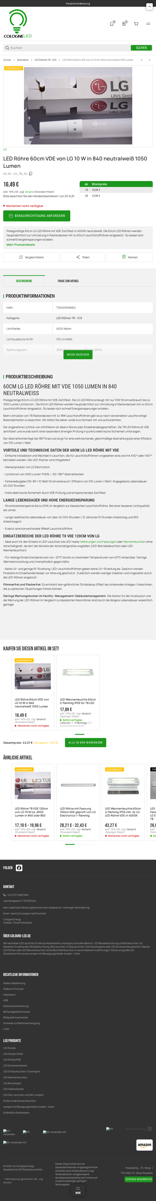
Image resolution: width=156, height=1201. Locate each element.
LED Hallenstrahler (13, 1089)
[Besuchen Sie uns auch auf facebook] (19, 868)
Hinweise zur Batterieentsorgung (21, 1023)
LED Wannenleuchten (15, 1077)
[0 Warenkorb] (136, 23)
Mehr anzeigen (78, 354)
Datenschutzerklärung (15, 1006)
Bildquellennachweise (15, 1017)
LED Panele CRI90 (13, 1054)
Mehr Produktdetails (20, 244)
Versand (29, 191)
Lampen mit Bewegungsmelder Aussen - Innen (28, 1106)
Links (6, 1029)
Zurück (7, 60)
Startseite (22, 60)
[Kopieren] (30, 173)
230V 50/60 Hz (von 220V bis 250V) (79, 350)
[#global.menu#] (148, 23)
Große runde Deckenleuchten (19, 1101)
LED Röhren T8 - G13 (45, 60)
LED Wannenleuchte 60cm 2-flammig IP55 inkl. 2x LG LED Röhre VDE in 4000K (123, 812)
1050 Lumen (64, 360)
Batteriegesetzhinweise (16, 1011)
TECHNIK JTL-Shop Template (137, 1173)
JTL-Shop (145, 1168)
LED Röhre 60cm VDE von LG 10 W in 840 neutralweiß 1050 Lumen (98, 60)
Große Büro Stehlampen (16, 1112)
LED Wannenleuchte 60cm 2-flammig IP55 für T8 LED (78, 701)
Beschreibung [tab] (24, 281)
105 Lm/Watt (64, 339)
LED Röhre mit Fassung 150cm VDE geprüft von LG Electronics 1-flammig (78, 812)
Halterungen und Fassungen (98, 542)
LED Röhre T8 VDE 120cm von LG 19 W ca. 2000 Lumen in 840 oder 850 (31, 812)
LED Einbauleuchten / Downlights (21, 1071)
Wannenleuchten (134, 542)
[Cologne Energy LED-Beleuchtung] (18, 23)
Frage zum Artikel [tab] (68, 281)
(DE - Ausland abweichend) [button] (76, 724)
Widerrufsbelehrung (14, 983)
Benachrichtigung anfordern (40, 216)
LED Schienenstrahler (15, 1065)
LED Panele (9, 1048)
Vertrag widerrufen (139, 1179)
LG (5, 149)
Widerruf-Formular (13, 989)
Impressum (9, 994)
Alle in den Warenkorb (85, 742)
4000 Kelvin (63, 328)
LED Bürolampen (12, 1083)
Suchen (141, 48)
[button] (33, 676)
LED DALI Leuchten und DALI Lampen (23, 1095)
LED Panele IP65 (12, 1059)
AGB (5, 1000)
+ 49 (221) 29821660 (17, 895)
